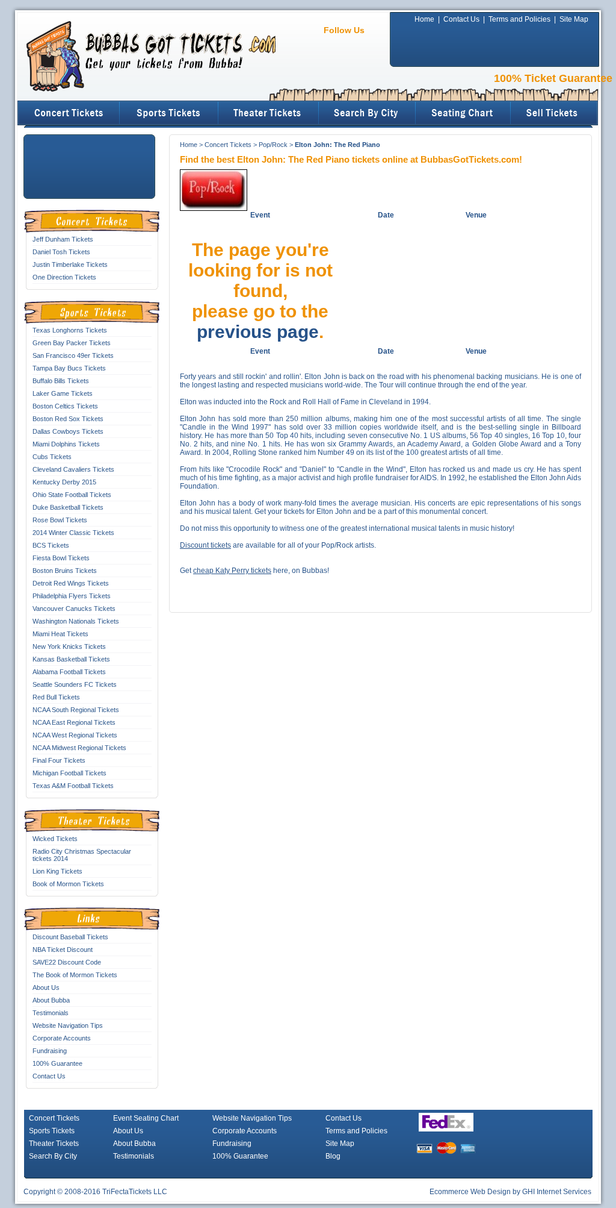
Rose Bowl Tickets (59, 520)
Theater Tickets (54, 1143)
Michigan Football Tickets (69, 773)
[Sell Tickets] (555, 113)
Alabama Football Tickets (69, 671)
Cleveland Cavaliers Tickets (73, 469)
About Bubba (51, 1000)
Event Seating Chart (146, 1118)
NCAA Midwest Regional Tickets (79, 747)
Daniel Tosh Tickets (61, 251)
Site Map (573, 19)
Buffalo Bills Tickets (60, 380)
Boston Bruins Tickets (64, 570)
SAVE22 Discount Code (66, 962)
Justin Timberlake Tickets (70, 264)
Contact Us (461, 19)
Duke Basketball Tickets (67, 507)
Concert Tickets (228, 144)
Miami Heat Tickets (60, 633)
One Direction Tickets (64, 277)
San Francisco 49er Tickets (73, 355)
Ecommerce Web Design (470, 1192)
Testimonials (50, 1012)
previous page (258, 332)
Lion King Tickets (57, 871)
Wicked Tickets (55, 838)
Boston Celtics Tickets (65, 406)
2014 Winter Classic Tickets (73, 532)
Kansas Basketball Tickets (71, 659)
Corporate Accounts (61, 1038)
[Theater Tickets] (269, 113)
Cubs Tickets (52, 456)
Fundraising (49, 1050)
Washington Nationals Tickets (75, 621)
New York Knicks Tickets (69, 646)
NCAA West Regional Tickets (74, 735)
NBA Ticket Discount (62, 949)
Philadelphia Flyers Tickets (71, 595)
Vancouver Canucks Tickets (74, 608)
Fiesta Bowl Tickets (61, 558)
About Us (46, 987)
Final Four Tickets (58, 760)
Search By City (53, 1156)
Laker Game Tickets (62, 393)
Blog (332, 1156)
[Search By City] (367, 113)
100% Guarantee (57, 1063)
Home (424, 19)
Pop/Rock (273, 144)
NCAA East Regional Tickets (74, 722)
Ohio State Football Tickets (71, 494)
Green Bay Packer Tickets (71, 342)
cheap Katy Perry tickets (232, 570)
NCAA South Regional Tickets (75, 709)
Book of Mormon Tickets (68, 883)
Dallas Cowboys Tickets (67, 431)
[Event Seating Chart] (463, 113)
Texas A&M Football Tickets (73, 785)
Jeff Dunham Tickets (62, 239)
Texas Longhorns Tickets (69, 330)
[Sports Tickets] (169, 113)
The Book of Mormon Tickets (74, 974)
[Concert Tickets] (68, 113)
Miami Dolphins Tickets (66, 444)
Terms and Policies (519, 19)
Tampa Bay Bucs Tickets (69, 368)
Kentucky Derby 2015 (64, 482)
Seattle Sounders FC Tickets (74, 684)
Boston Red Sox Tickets (67, 418)
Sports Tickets (52, 1131)
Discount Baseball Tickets (70, 936)
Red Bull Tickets (56, 697)
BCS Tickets (50, 545)
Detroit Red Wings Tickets (70, 583)
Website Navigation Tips (67, 1025)
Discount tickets (205, 545)
